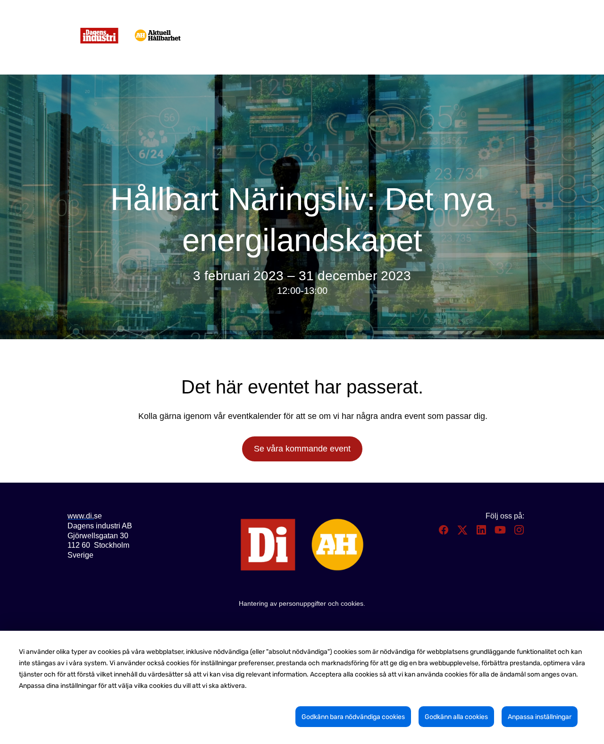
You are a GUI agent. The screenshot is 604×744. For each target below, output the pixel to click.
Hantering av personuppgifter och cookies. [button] (302, 603)
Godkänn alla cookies (456, 717)
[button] (444, 532)
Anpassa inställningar (539, 717)
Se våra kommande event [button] (302, 448)
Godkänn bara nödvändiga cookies (353, 717)
